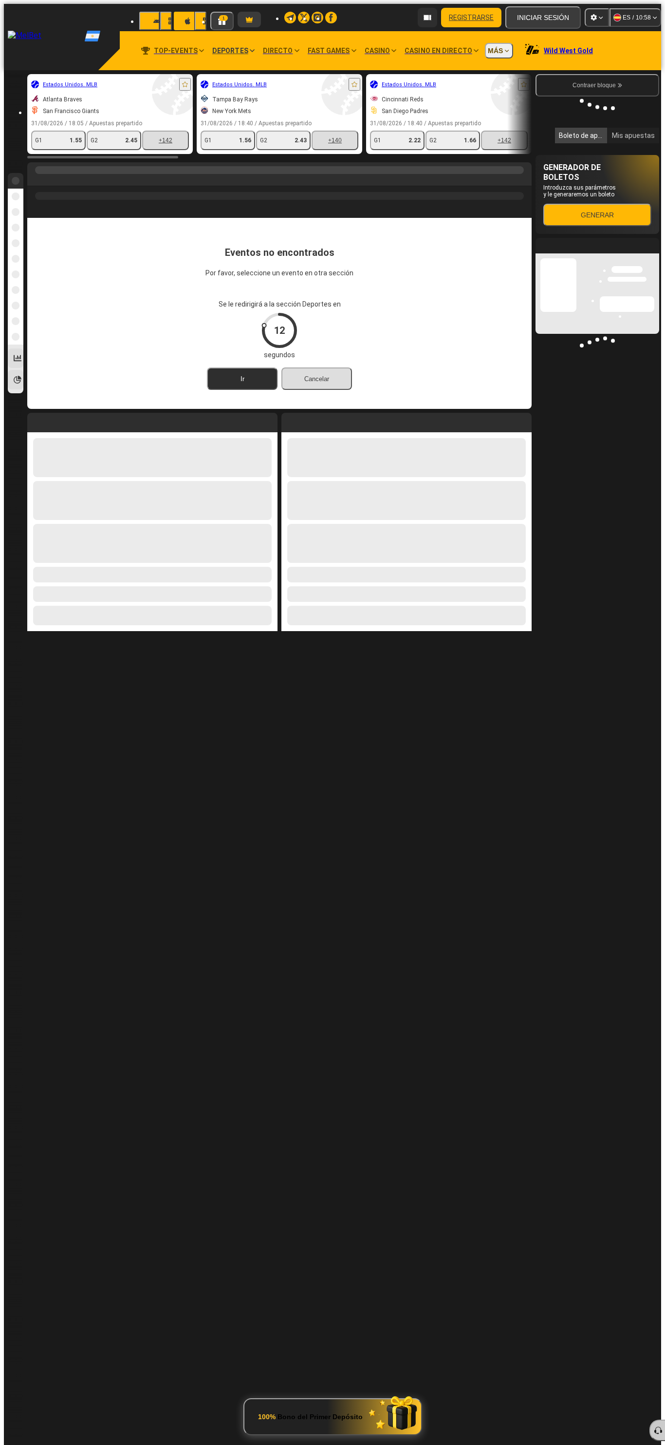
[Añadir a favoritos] (185, 84)
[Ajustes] (597, 17)
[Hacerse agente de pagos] (427, 17)
